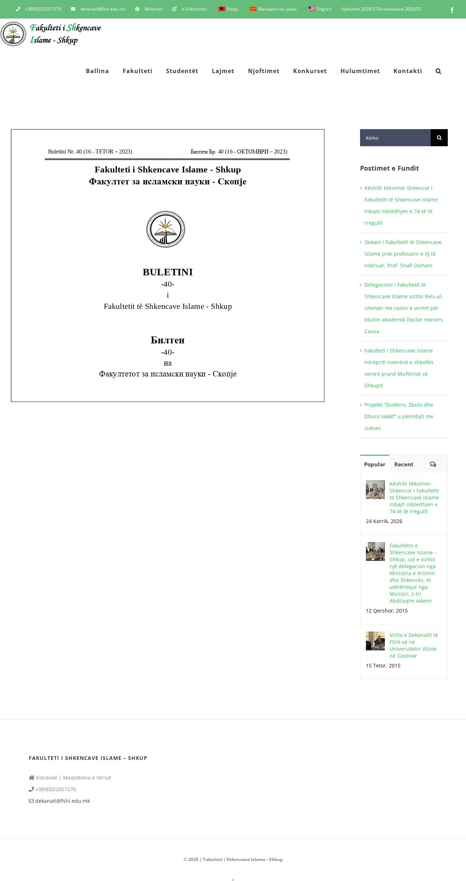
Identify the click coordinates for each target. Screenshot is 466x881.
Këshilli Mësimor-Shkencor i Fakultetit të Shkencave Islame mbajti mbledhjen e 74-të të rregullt (414, 497)
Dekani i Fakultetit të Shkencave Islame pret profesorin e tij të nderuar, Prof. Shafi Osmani (403, 254)
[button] (439, 70)
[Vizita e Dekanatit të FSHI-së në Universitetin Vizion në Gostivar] (375, 637)
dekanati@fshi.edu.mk (62, 800)
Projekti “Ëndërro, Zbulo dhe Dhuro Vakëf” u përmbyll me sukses (398, 416)
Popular (375, 464)
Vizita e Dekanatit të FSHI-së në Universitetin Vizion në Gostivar (414, 645)
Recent (404, 464)
